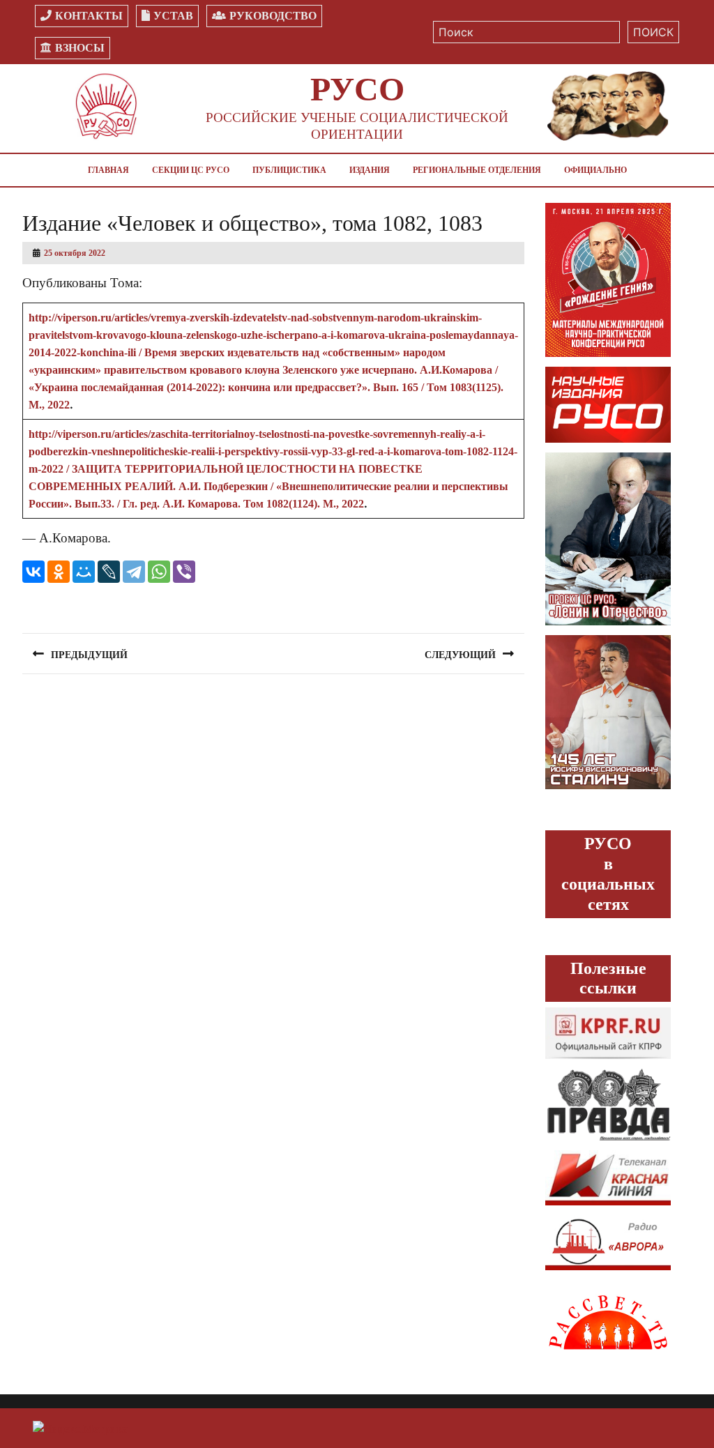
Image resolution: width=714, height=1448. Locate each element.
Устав (173, 16)
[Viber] (184, 572)
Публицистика (289, 170)
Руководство (273, 16)
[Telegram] (134, 572)
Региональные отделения (477, 170)
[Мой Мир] (84, 572)
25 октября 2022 (74, 253)
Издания (369, 170)
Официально (595, 170)
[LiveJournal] (109, 572)
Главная (108, 170)
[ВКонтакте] (33, 572)
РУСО (357, 88)
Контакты (89, 16)
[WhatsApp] (159, 572)
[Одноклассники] (58, 572)
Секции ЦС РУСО (190, 170)
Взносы (80, 48)
